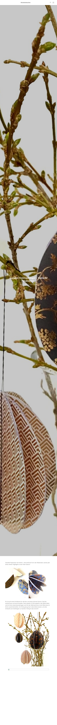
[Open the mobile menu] (53, 3)
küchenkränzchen (25, 2)
